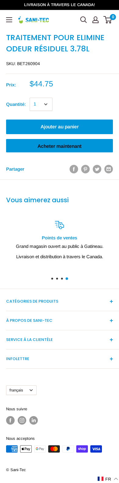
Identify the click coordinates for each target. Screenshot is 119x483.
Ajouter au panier (60, 126)
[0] (108, 19)
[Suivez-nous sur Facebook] (10, 420)
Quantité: (16, 104)
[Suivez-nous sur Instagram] (22, 420)
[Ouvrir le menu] (9, 19)
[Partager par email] (108, 169)
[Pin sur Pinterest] (85, 169)
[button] (108, 479)
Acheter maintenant (59, 146)
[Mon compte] (95, 19)
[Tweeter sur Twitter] (97, 169)
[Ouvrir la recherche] (83, 19)
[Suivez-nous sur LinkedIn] (33, 420)
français (16, 390)
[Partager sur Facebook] (74, 169)
